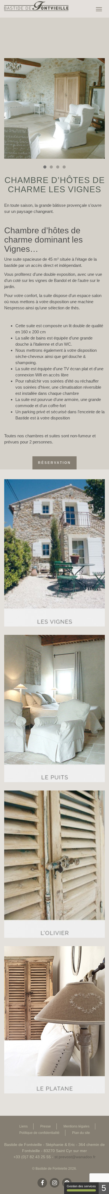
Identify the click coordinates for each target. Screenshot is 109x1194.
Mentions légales (76, 1126)
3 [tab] (57, 166)
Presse (45, 1126)
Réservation (54, 463)
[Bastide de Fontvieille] (37, 7)
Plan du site (81, 1133)
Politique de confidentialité (39, 1133)
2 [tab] (51, 166)
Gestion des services (81, 1186)
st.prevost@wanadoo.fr (75, 1157)
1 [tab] (44, 166)
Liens (23, 1126)
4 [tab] (64, 166)
